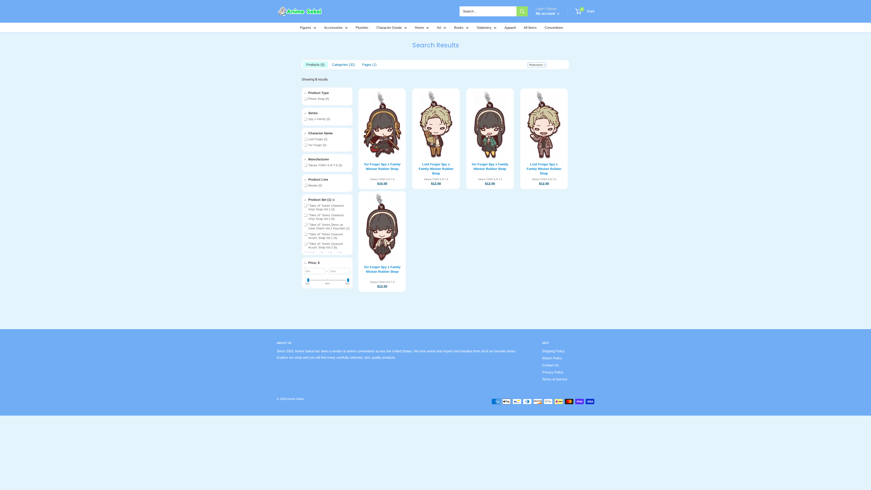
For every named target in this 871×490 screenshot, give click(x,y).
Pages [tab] (368, 64)
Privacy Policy (552, 372)
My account (546, 13)
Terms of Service (554, 379)
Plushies (362, 27)
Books (459, 27)
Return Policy (552, 358)
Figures (305, 27)
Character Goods (389, 27)
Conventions (554, 27)
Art (439, 27)
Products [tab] (314, 64)
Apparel (510, 27)
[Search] (522, 11)
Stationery (484, 27)
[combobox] (488, 11)
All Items (530, 27)
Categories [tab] (343, 64)
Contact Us (550, 365)
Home (419, 27)
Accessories (333, 27)
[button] (537, 64)
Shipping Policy (553, 351)
